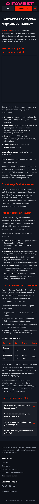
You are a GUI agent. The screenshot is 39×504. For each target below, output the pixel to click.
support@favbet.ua (29, 125)
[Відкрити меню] (35, 8)
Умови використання (10, 469)
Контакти (6, 466)
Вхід (8, 8)
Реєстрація (23, 8)
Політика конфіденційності (13, 472)
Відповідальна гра (9, 476)
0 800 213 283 (21, 136)
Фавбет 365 (7, 30)
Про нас (5, 463)
